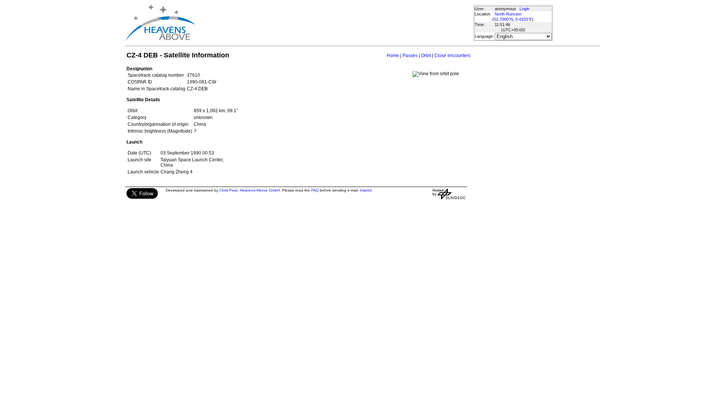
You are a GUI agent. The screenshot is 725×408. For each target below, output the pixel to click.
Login (524, 8)
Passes (410, 55)
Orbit (426, 55)
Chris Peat (228, 190)
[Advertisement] (334, 23)
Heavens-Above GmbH (260, 190)
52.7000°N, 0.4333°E (513, 19)
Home (393, 55)
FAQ (315, 190)
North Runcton (508, 14)
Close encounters (452, 55)
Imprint (366, 190)
